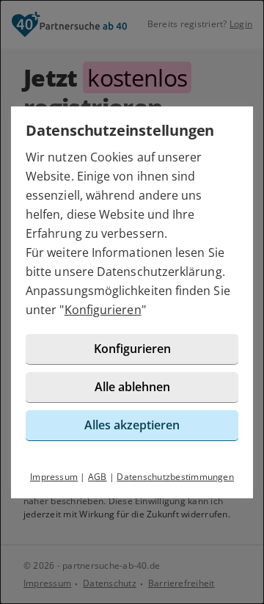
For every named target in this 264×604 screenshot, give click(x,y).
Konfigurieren (103, 310)
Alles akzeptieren (132, 425)
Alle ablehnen (132, 387)
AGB (97, 476)
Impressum (54, 476)
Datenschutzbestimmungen (175, 476)
